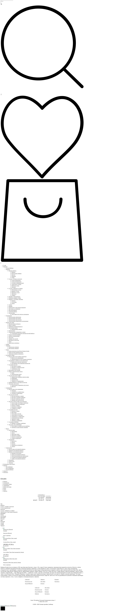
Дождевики (14, 431)
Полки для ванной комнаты (18, 454)
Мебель (8, 269)
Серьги (13, 446)
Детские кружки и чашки (17, 396)
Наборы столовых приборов (18, 423)
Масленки (13, 412)
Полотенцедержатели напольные (19, 456)
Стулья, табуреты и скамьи (16, 288)
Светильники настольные (15, 319)
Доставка (43, 581)
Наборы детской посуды (17, 400)
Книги (7, 349)
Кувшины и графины (16, 407)
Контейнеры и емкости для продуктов (18, 360)
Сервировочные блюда (17, 417)
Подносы (13, 390)
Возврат (57, 579)
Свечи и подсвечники (14, 336)
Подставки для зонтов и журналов (20, 314)
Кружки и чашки (15, 411)
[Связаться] (3, 608)
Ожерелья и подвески (16, 445)
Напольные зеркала (14, 347)
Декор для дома (10, 322)
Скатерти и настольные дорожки (19, 427)
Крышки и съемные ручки (17, 367)
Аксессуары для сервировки (16, 389)
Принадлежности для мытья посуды (18, 382)
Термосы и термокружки (17, 381)
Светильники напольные (15, 317)
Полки (13, 303)
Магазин (5, 266)
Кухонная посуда (13, 364)
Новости (5, 471)
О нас (4, 265)
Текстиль (11, 337)
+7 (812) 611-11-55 (42, 601)
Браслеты (13, 441)
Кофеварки (14, 378)
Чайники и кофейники (16, 420)
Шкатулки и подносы (14, 343)
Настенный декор (13, 328)
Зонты (13, 432)
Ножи (12, 372)
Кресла (13, 274)
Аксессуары (12, 313)
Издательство (28, 581)
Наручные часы (15, 434)
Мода (7, 428)
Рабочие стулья (15, 292)
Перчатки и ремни (15, 435)
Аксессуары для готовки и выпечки (17, 356)
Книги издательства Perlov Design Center (19, 351)
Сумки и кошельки (16, 438)
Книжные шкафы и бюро (15, 298)
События (27, 579)
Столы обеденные (16, 280)
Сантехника (9, 447)
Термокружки (14, 379)
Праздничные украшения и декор (17, 332)
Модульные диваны (16, 273)
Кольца (13, 443)
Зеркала (8, 345)
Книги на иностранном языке (16, 352)
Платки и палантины (16, 436)
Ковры (7, 344)
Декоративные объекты (14, 323)
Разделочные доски (16, 374)
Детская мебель (13, 310)
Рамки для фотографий (14, 334)
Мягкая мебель (12, 270)
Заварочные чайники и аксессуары (20, 377)
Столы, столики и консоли (15, 279)
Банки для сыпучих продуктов (19, 362)
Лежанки (13, 276)
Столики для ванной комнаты (18, 457)
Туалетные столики (16, 284)
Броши (13, 442)
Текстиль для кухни (14, 383)
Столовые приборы (13, 422)
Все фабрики (9, 466)
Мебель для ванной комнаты (16, 451)
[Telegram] (7, 605)
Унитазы (11, 462)
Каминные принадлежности (15, 326)
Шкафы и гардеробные (14, 296)
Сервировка (9, 387)
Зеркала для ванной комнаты (16, 450)
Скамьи (13, 295)
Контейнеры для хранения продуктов (20, 363)
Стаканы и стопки (15, 408)
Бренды (5, 465)
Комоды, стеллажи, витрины (16, 299)
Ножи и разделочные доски (15, 371)
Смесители (11, 461)
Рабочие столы (15, 285)
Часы (10, 341)
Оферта (43, 579)
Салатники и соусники (17, 415)
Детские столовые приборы (18, 397)
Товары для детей (13, 338)
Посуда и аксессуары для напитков (18, 401)
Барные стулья (15, 291)
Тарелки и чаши (15, 419)
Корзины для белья (16, 453)
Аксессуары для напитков (18, 404)
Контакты (5, 472)
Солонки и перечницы (16, 393)
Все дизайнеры (10, 468)
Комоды (13, 300)
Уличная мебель (13, 311)
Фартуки (13, 386)
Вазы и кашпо (12, 325)
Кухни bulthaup (9, 268)
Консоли (13, 287)
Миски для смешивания (17, 358)
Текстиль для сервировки (15, 424)
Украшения (11, 439)
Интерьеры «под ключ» (9, 464)
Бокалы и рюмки (15, 405)
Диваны (13, 272)
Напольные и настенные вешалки (17, 307)
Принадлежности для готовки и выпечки (21, 359)
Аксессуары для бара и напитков (19, 402)
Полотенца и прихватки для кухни (20, 385)
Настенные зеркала (14, 348)
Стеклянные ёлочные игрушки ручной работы (22, 333)
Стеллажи (14, 302)
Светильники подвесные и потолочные (18, 321)
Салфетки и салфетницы (17, 392)
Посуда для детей (13, 394)
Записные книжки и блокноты (16, 353)
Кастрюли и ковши (16, 366)
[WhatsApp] (13, 605)
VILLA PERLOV (29, 583)
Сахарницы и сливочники (17, 416)
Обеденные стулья (16, 289)
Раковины (11, 460)
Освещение (9, 315)
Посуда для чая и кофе (14, 375)
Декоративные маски (16, 329)
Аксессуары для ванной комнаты (17, 449)
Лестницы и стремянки (14, 308)
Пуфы (12, 277)
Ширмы (10, 306)
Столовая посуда (13, 409)
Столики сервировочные (17, 283)
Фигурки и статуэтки (14, 340)
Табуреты (13, 294)
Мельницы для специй (14, 370)
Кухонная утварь (10, 355)
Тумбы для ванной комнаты (18, 458)
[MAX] (2, 605)
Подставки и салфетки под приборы (20, 426)
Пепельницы (12, 330)
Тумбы (10, 304)
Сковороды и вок (15, 368)
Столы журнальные (16, 281)
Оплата (42, 583)
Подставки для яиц (16, 413)
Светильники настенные (15, 318)
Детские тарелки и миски (17, 398)
